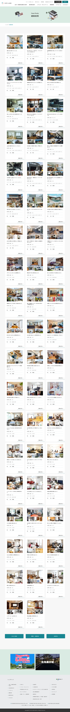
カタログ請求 (58, 1)
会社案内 (34, 684)
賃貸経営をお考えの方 (49, 1)
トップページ (11, 679)
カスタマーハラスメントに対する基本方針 (40, 689)
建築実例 (10, 692)
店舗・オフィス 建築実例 (24, 694)
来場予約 (65, 1)
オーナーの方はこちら (29, 1)
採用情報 (42, 1)
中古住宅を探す (11, 688)
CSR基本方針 (35, 686)
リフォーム (11, 690)
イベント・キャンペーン (24, 686)
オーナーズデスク (23, 691)
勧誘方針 (34, 694)
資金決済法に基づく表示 (37, 699)
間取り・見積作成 (35, 636)
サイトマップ (54, 691)
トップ (6, 24)
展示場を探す (11, 695)
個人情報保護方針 (36, 691)
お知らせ (21, 684)
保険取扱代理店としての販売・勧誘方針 (40, 696)
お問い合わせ (37, 1)
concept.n (11, 697)
